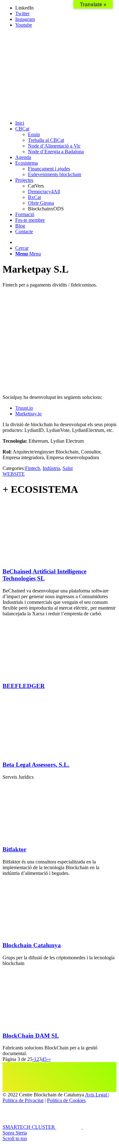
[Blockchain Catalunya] (44, 933)
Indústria (51, 468)
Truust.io (24, 408)
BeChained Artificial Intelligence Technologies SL (44, 575)
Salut (68, 468)
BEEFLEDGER (24, 686)
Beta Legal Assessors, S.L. (36, 764)
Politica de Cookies (66, 1100)
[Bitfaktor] (44, 837)
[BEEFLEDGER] (44, 673)
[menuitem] (65, 123)
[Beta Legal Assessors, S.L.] (44, 752)
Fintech (32, 468)
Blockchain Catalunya (32, 945)
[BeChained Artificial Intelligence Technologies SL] (44, 559)
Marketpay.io (28, 413)
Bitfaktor (14, 849)
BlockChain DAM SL (31, 1035)
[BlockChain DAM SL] (44, 1023)
